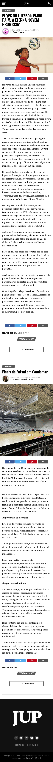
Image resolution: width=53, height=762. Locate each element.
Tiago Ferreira (18, 32)
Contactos (19, 745)
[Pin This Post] (32, 78)
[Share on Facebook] (10, 78)
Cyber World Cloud (33, 758)
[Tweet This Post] (20, 78)
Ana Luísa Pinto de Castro (23, 379)
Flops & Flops (30, 294)
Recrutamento (32, 745)
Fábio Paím (24, 333)
